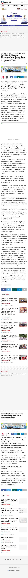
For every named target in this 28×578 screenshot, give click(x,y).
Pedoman (12, 559)
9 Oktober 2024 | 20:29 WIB (7, 515)
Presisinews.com (5, 63)
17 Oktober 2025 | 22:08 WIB (7, 319)
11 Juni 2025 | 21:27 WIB (6, 352)
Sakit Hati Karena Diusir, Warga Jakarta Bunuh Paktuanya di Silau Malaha (9, 547)
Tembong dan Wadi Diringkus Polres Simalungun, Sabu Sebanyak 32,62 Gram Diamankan (9, 529)
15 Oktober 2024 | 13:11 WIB (7, 506)
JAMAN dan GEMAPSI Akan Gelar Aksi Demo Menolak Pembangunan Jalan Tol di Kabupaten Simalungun (9, 357)
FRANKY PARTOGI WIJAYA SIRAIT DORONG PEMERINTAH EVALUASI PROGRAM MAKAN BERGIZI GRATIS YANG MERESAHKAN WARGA (10, 325)
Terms (21, 559)
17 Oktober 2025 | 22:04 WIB (7, 332)
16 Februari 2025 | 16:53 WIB (7, 362)
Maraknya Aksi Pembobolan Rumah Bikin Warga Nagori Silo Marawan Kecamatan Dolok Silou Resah (9, 520)
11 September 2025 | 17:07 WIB (8, 341)
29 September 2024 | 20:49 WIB (8, 534)
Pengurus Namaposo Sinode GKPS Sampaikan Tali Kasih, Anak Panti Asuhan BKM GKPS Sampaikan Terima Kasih (9, 347)
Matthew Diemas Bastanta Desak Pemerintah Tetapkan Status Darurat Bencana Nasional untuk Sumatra (9, 300)
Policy (17, 559)
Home (2, 31)
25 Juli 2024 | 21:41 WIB (6, 552)
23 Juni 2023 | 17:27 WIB (14, 420)
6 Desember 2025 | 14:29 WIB (7, 305)
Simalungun (7, 284)
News (5, 31)
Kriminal (6, 371)
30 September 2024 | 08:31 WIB (8, 525)
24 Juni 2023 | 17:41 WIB (14, 63)
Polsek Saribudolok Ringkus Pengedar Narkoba (7, 538)
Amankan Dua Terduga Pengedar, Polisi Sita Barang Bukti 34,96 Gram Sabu (9, 500)
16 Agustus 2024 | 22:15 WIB (7, 542)
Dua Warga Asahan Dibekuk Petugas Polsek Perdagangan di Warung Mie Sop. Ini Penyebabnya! (10, 510)
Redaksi (7, 559)
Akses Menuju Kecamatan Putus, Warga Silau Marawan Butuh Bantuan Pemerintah (10, 336)
